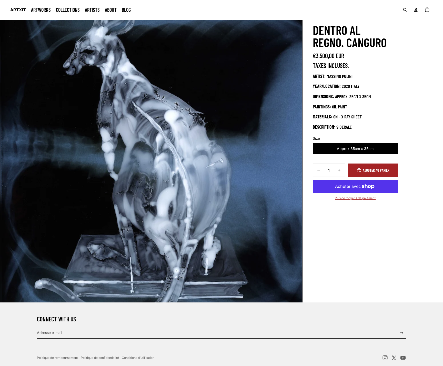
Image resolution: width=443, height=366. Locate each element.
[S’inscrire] (401, 332)
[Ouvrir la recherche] (405, 9)
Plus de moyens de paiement (355, 198)
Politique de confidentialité (100, 358)
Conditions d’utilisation (138, 358)
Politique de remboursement (57, 358)
